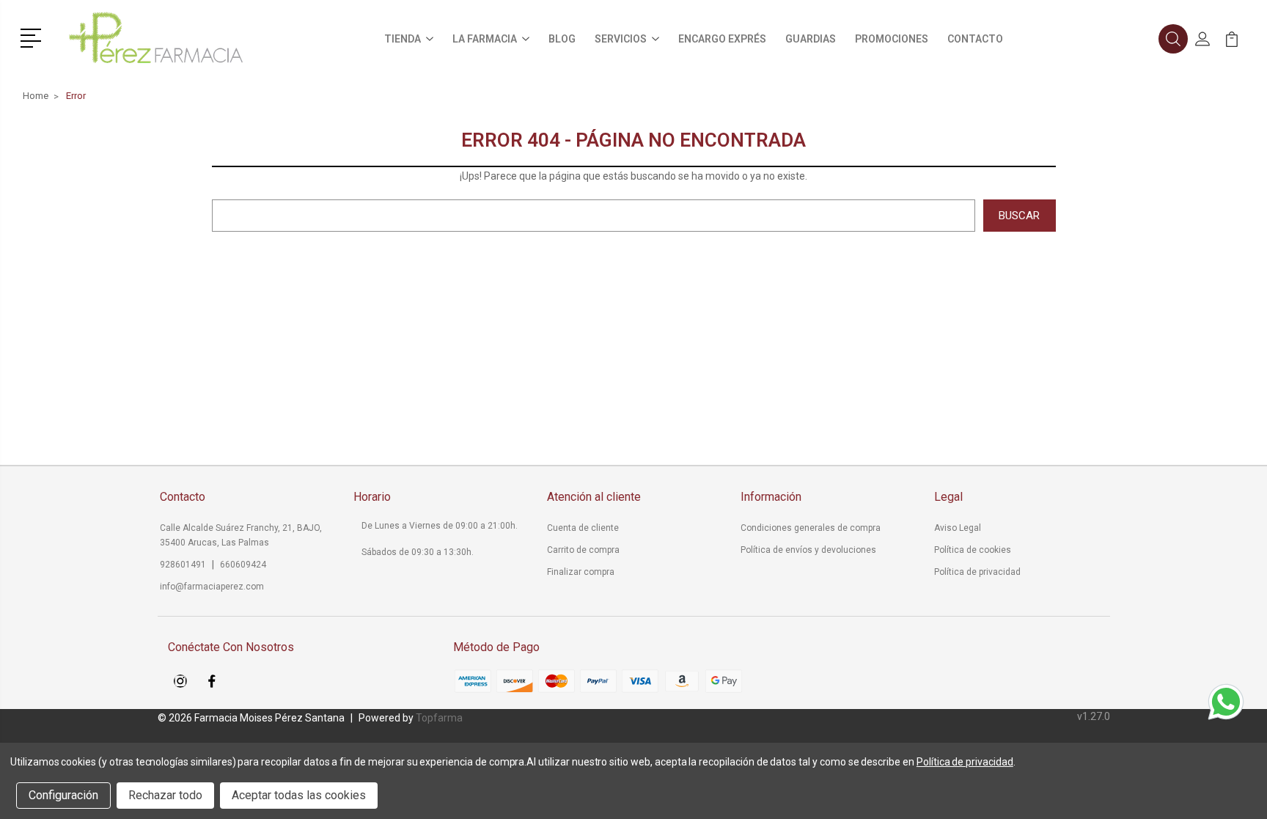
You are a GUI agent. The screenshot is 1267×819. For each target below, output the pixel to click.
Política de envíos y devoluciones (808, 550)
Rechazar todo (165, 795)
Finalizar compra (580, 572)
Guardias (810, 39)
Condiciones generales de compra (811, 528)
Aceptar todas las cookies (299, 795)
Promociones (891, 39)
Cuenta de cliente (583, 528)
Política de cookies (972, 550)
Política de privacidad (977, 572)
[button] (33, 36)
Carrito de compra (583, 550)
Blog (562, 39)
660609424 (243, 564)
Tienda (402, 39)
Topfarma (439, 718)
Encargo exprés (722, 39)
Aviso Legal (957, 528)
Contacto (975, 39)
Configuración (63, 795)
